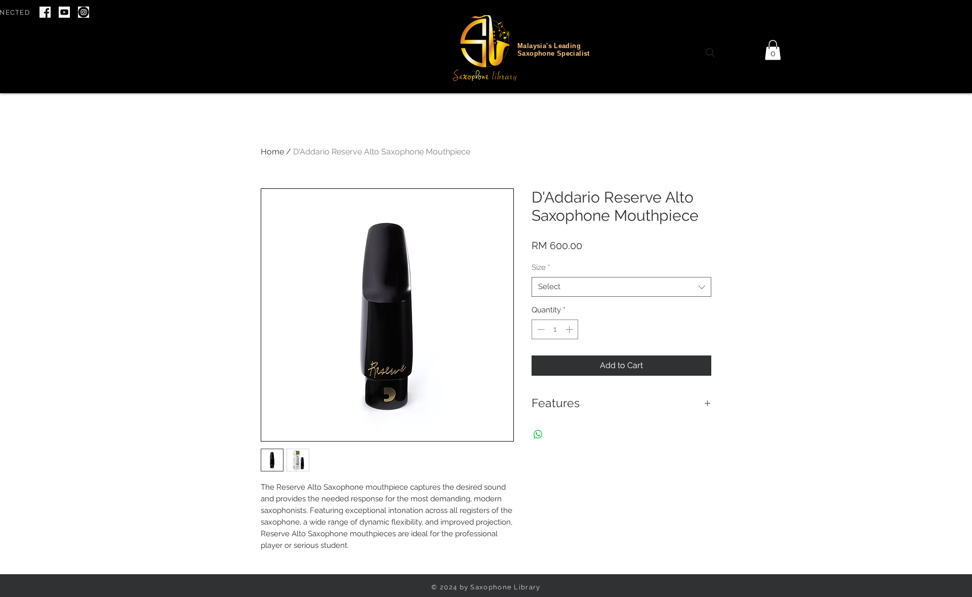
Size (541, 267)
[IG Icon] (83, 12)
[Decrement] (540, 329)
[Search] (710, 52)
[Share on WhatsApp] (538, 434)
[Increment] (570, 329)
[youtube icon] (64, 12)
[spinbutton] (555, 329)
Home (272, 151)
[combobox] (621, 287)
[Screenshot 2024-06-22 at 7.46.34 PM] (45, 12)
